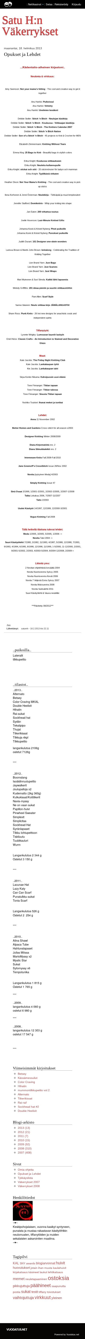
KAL (16, 1263)
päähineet (40, 1285)
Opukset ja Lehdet (22, 54)
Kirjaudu (76, 4)
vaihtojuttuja (23, 1297)
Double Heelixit (27, 1110)
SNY (22, 1263)
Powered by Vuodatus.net (66, 1334)
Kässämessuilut (27, 1077)
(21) (24, 1132)
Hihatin (22, 1086)
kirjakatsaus (20, 1272)
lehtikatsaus (55, 1272)
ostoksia (58, 1278)
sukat (26, 1291)
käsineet (33, 1272)
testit (34, 1292)
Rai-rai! (22, 1102)
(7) (23, 1136)
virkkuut (43, 1297)
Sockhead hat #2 (28, 1106)
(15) (24, 1140)
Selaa (49, 4)
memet (19, 1279)
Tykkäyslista (25, 1177)
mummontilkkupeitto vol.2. (34, 1090)
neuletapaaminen (36, 1279)
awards (30, 1263)
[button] (43, 4)
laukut (43, 1272)
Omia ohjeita (26, 1169)
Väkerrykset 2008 (29, 1186)
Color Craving (26, 1082)
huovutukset (21, 1267)
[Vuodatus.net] (17, 1329)
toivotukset (53, 1292)
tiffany (42, 1292)
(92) (24, 1144)
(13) (24, 1127)
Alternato (23, 1094)
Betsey (22, 1073)
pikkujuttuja (21, 1286)
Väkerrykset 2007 (29, 1182)
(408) (25, 1152)
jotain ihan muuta (41, 1267)
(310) (25, 1148)
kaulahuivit (59, 1267)
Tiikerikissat (25, 1098)
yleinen (56, 1298)
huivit (60, 1263)
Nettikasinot (34, 4)
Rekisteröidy (61, 4)
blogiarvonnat (45, 1263)
